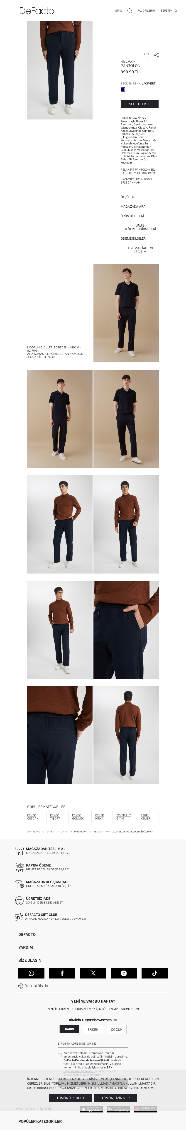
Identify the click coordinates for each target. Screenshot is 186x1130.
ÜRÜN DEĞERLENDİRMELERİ (140, 227)
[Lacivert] (123, 89)
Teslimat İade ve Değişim (140, 249)
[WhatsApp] (31, 973)
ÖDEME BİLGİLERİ (134, 238)
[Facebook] (62, 973)
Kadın (69, 1029)
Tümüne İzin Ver (115, 1098)
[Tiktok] (155, 973)
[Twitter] (93, 973)
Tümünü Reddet (70, 1098)
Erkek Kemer (145, 817)
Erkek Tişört (55, 817)
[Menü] (12, 10)
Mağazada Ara (133, 206)
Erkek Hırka (99, 817)
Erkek (93, 1029)
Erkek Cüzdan (33, 817)
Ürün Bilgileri (132, 216)
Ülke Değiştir (36, 986)
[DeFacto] (37, 10)
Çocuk (116, 1029)
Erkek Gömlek (78, 817)
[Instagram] (124, 973)
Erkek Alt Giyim (123, 817)
